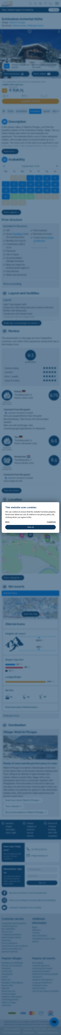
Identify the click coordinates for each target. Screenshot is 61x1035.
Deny (7, 522)
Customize (51, 522)
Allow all (30, 527)
